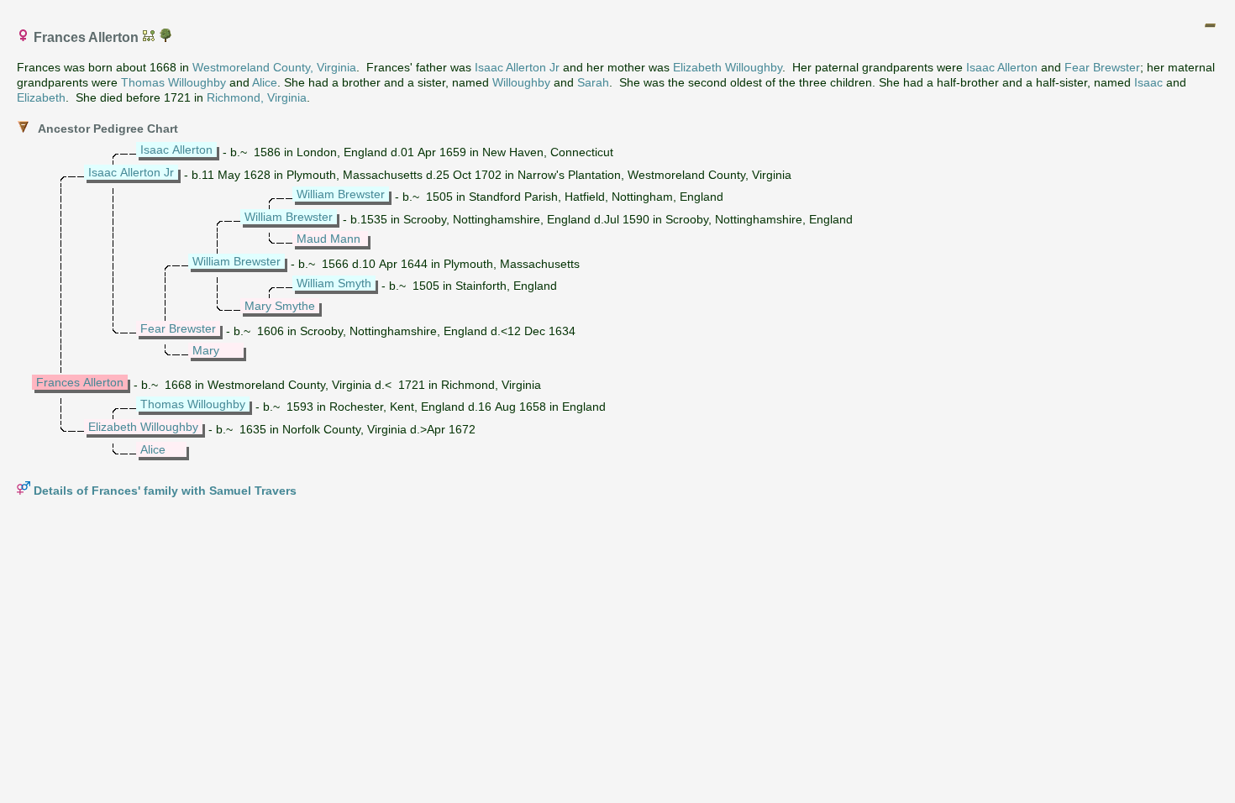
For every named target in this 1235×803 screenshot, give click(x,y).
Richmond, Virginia (257, 97)
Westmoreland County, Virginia (274, 67)
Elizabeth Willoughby (727, 67)
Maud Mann (328, 238)
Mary (205, 350)
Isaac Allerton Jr (517, 67)
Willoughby (521, 82)
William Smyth (334, 283)
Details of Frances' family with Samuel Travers (165, 490)
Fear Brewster (1102, 67)
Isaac (1148, 82)
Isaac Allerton (1002, 67)
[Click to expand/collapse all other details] (1210, 25)
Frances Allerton (80, 382)
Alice (264, 82)
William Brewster (341, 194)
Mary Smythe (279, 305)
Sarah (593, 82)
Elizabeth (41, 97)
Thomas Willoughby (173, 82)
